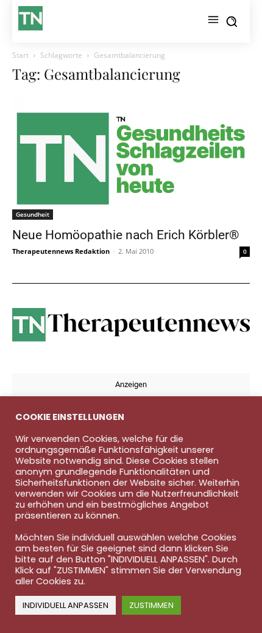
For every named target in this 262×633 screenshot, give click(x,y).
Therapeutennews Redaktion (61, 251)
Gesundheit (32, 214)
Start (20, 55)
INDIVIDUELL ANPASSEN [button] (65, 605)
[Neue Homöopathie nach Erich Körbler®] (131, 157)
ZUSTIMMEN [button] (151, 605)
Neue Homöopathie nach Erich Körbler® (125, 235)
